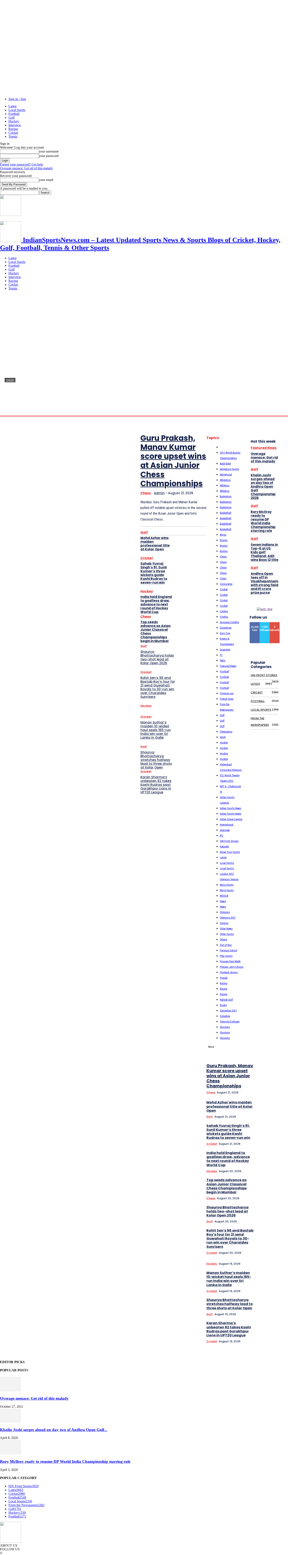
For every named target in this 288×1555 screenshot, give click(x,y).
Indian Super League (231, 819)
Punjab (223, 977)
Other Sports (227, 934)
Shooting (225, 1027)
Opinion (224, 923)
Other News (226, 928)
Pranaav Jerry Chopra (231, 966)
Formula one (226, 693)
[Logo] (10, 214)
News (223, 901)
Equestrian (225, 627)
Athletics (224, 485)
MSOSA (224, 895)
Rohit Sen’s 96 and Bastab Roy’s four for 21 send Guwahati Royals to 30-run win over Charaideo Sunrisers (157, 687)
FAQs (222, 660)
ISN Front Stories (229, 841)
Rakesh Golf (226, 999)
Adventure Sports (229, 469)
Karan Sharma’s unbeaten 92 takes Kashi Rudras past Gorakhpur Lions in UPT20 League (155, 784)
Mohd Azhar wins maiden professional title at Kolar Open (155, 543)
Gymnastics (226, 731)
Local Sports (16, 110)
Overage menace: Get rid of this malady (26, 168)
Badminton (225, 496)
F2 (221, 655)
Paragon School (228, 950)
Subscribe (276, 623)
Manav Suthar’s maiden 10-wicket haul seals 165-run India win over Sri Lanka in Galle (155, 730)
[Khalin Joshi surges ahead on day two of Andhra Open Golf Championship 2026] (10, 1421)
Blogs (223, 534)
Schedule (225, 1016)
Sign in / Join (17, 99)
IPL (221, 835)
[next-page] (280, 1000)
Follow (264, 623)
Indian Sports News (230, 808)
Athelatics (225, 480)
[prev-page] (274, 1000)
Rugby (223, 1005)
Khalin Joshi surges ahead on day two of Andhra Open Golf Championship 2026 (263, 486)
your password (49, 156)
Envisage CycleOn (229, 622)
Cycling (224, 611)
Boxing (223, 540)
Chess (10, 380)
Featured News (228, 666)
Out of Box (226, 945)
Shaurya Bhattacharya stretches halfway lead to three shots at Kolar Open (156, 760)
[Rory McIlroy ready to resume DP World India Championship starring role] (10, 1453)
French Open (226, 698)
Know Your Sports (230, 852)
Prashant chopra (229, 972)
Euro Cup (225, 633)
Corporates (226, 584)
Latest (12, 106)
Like (255, 623)
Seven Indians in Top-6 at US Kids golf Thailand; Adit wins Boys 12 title (264, 552)
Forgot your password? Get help (21, 164)
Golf (11, 117)
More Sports (227, 884)
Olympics (225, 912)
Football (13, 114)
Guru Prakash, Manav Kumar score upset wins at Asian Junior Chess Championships (173, 461)
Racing (13, 129)
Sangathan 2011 (228, 1010)
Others (223, 939)
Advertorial (226, 474)
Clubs (223, 578)
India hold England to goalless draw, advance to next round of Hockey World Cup (156, 604)
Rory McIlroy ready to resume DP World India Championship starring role (263, 521)
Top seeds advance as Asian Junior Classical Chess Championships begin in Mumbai (155, 631)
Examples (225, 649)
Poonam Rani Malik (230, 961)
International (226, 824)
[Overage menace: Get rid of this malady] (10, 1390)
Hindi (223, 737)
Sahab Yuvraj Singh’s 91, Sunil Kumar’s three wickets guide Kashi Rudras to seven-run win (153, 573)
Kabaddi (224, 846)
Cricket (13, 132)
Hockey (13, 121)
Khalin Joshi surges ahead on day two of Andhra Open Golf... (53, 1430)
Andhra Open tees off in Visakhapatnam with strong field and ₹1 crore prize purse (264, 583)
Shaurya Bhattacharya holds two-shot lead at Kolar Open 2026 (157, 657)
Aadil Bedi (225, 463)
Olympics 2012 (228, 917)
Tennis (12, 136)
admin (9, 411)
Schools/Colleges (230, 1021)
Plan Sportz (226, 955)
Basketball (225, 512)
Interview (14, 125)
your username (49, 151)
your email (46, 180)
